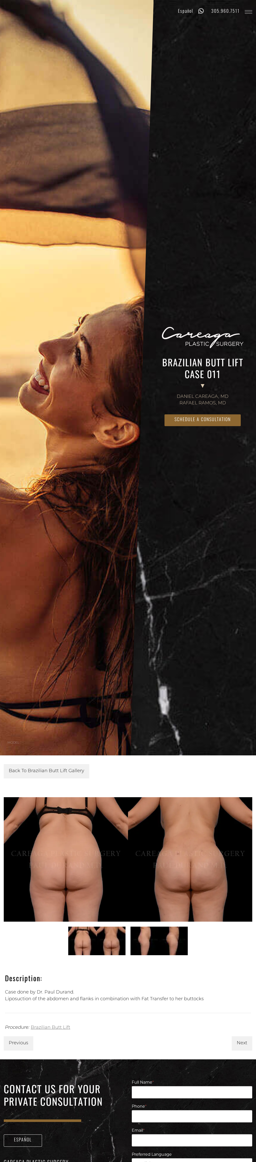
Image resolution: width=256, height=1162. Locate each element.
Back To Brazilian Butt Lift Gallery (46, 771)
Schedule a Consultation (202, 420)
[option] (128, 859)
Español (185, 12)
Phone (139, 1107)
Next (242, 1043)
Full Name (143, 1083)
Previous (18, 1043)
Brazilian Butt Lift (50, 1028)
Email (138, 1131)
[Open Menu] (248, 12)
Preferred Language (152, 1155)
